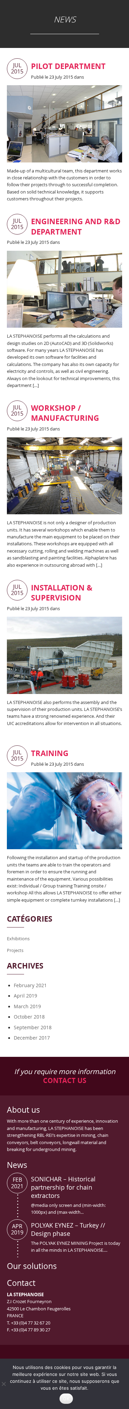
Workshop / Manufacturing (65, 413)
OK (66, 1398)
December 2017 (32, 1037)
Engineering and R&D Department (75, 226)
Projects (15, 950)
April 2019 (25, 995)
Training (49, 753)
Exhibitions (18, 938)
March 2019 (27, 1006)
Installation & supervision (62, 592)
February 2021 (30, 985)
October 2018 (29, 1016)
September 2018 (33, 1027)
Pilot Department (68, 66)
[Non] (3, 1383)
